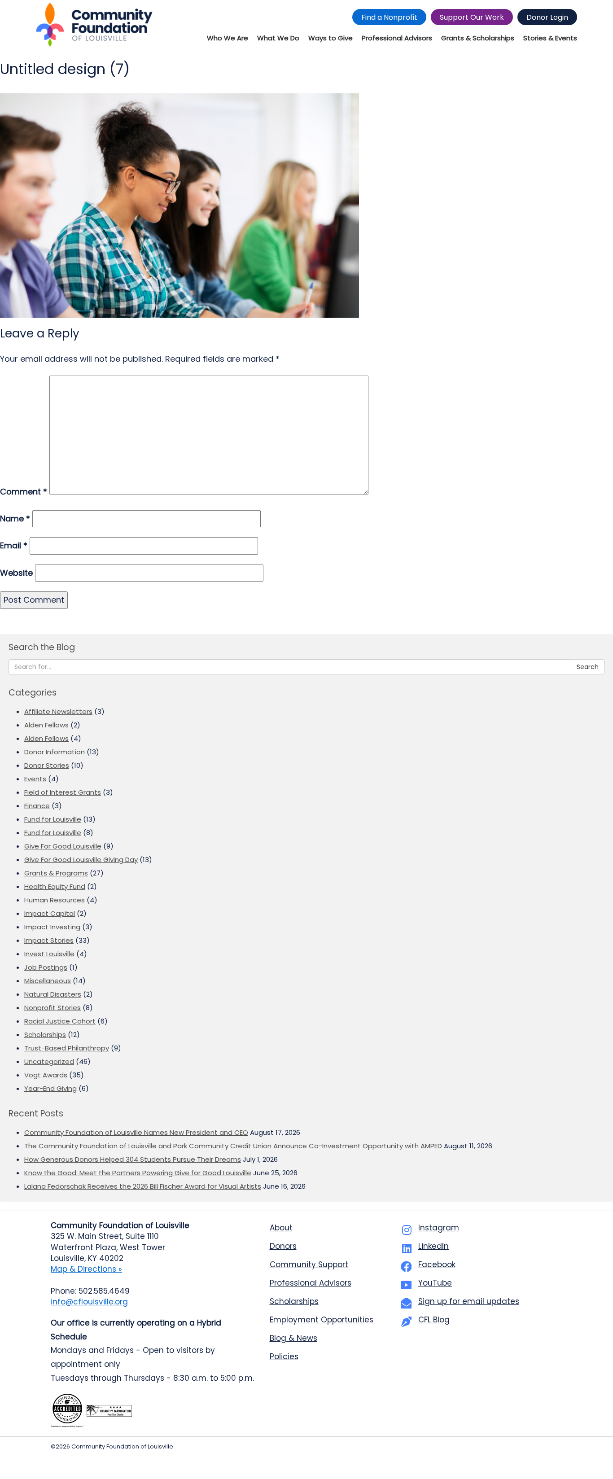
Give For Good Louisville (62, 846)
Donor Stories (46, 765)
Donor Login (547, 17)
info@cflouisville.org (89, 1301)
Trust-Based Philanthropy (66, 1048)
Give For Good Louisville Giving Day (81, 859)
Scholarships (45, 1034)
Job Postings (45, 967)
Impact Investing (52, 927)
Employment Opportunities (321, 1319)
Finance (37, 805)
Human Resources (54, 900)
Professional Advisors (310, 1283)
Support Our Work (472, 17)
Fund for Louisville (52, 819)
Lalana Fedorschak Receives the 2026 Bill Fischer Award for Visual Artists (142, 1186)
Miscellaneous (47, 980)
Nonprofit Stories (52, 1007)
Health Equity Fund (54, 886)
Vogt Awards (45, 1075)
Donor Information (54, 752)
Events (35, 778)
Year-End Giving (50, 1088)
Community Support (309, 1264)
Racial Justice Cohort (60, 1021)
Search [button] (588, 666)
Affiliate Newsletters (58, 711)
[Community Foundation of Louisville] (94, 24)
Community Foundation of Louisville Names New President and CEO (136, 1132)
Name (15, 518)
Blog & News (293, 1338)
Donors (283, 1246)
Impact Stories (49, 940)
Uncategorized (49, 1061)
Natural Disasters (52, 994)
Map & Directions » (86, 1269)
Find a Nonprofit (389, 17)
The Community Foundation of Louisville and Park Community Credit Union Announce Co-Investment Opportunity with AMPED (233, 1146)
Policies (284, 1356)
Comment (23, 491)
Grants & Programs (56, 873)
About (281, 1227)
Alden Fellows (46, 725)
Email (13, 545)
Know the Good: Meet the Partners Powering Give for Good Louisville (137, 1172)
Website (16, 572)
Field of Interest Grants (62, 792)
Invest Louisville (49, 953)
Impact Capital (49, 913)
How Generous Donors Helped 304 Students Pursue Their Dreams (132, 1159)
